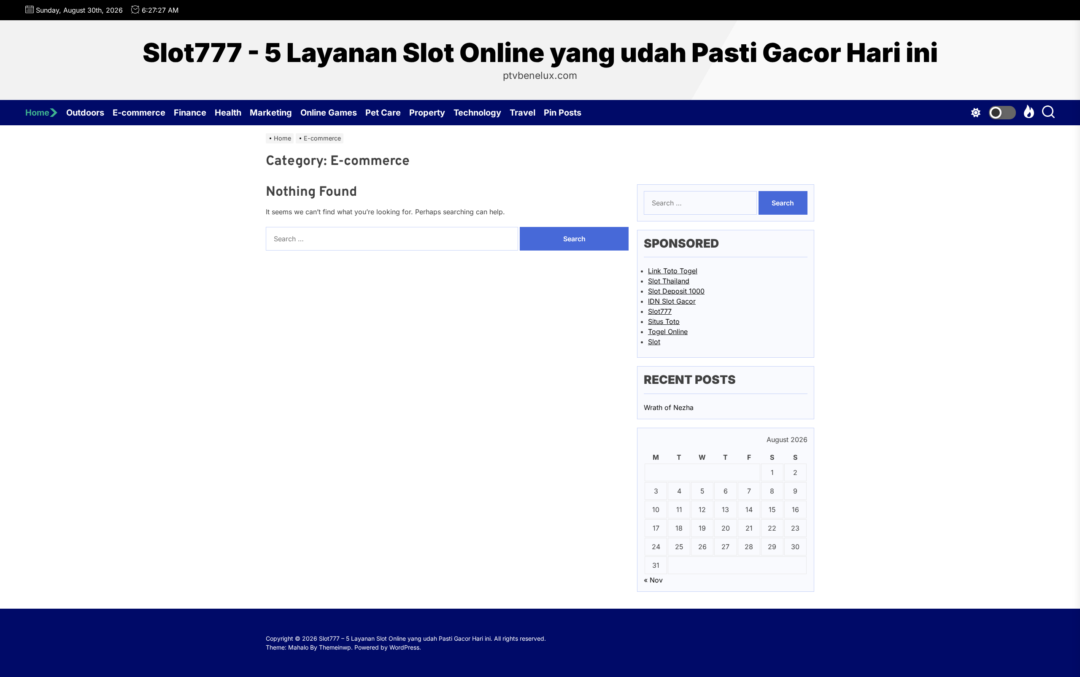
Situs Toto (664, 321)
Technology (477, 113)
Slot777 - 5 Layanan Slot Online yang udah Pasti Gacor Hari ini (540, 52)
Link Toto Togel (672, 271)
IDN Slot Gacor (672, 301)
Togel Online (668, 331)
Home (37, 113)
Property (427, 113)
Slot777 (660, 311)
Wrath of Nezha (669, 407)
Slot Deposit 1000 (676, 291)
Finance (190, 113)
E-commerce (139, 113)
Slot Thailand (668, 281)
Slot (654, 341)
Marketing (271, 113)
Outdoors (85, 113)
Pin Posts (562, 113)
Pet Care (383, 113)
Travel (522, 113)
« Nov (653, 580)
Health (228, 113)
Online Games (328, 113)
